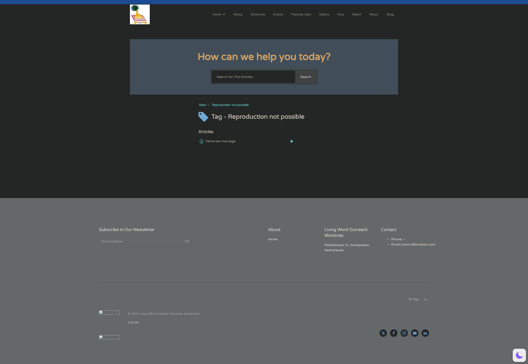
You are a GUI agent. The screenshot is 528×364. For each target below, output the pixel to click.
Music (374, 14)
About (238, 14)
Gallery (324, 14)
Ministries (258, 14)
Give (340, 14)
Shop (390, 14)
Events (278, 14)
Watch (356, 14)
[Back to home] (140, 14)
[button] (425, 299)
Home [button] (216, 14)
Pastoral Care (301, 14)
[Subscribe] (187, 241)
